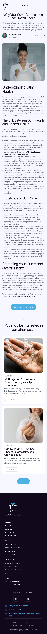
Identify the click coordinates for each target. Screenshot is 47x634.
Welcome (8, 526)
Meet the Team (10, 532)
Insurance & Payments (13, 570)
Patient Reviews (10, 535)
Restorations (10, 551)
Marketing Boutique (30, 630)
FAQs (6, 573)
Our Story (9, 529)
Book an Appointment (13, 581)
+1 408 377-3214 (15, 610)
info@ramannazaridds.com (18, 606)
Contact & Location (12, 585)
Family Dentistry (11, 544)
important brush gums (27, 296)
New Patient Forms (11, 566)
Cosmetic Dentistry (12, 548)
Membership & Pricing (12, 563)
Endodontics (10, 554)
